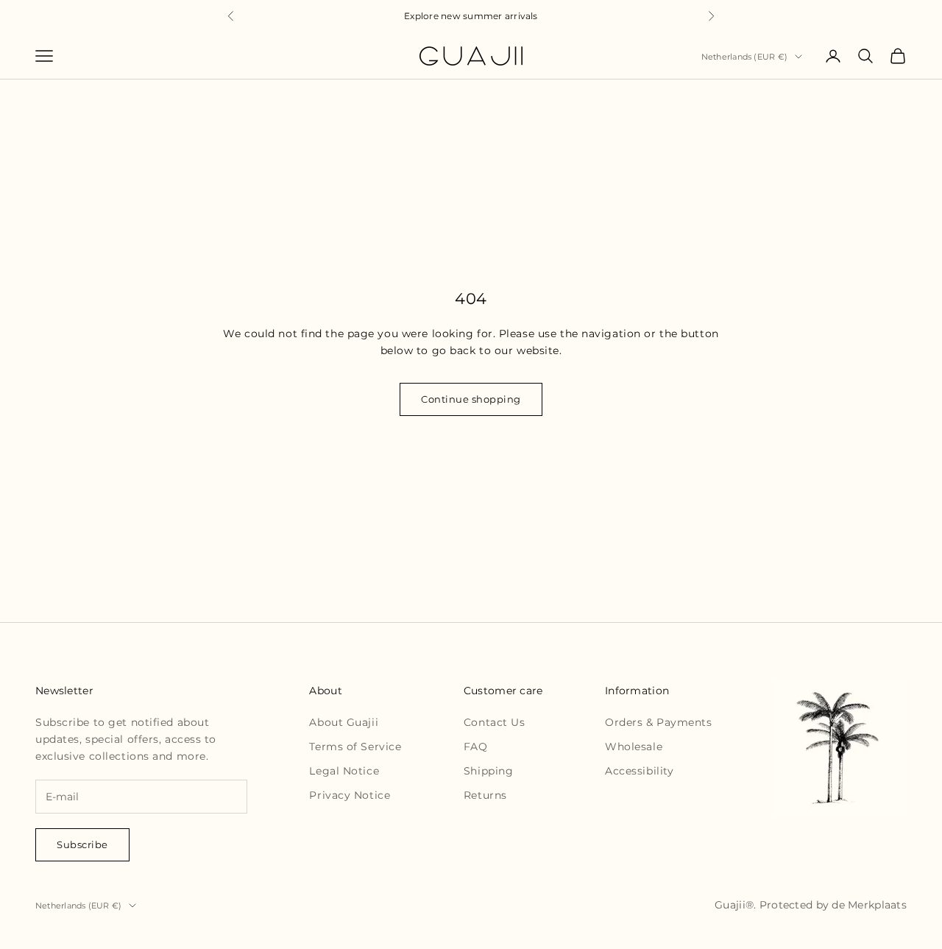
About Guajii (343, 722)
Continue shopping (471, 399)
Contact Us (494, 722)
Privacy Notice (349, 795)
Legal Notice (344, 770)
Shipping (488, 770)
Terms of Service (355, 746)
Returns (485, 795)
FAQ (476, 746)
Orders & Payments (658, 722)
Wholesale (633, 746)
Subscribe (82, 844)
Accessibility (639, 770)
